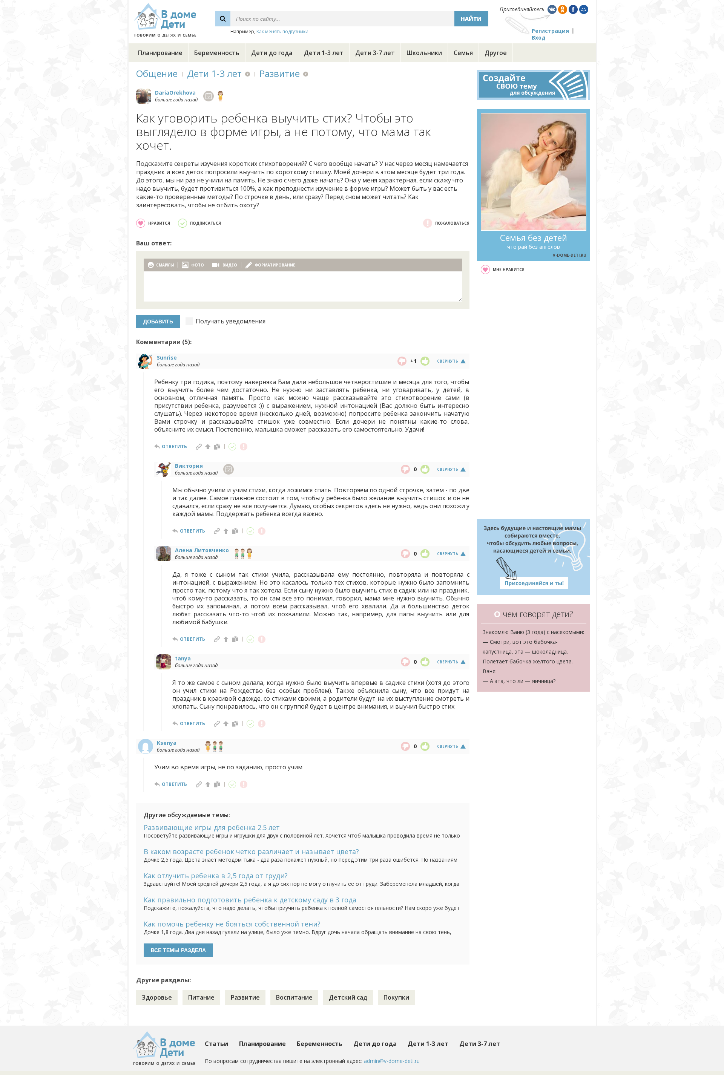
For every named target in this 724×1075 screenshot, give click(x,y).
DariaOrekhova (175, 92)
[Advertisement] (533, 396)
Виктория (189, 465)
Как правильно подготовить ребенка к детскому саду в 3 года (250, 899)
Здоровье (157, 997)
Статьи (216, 1044)
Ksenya (166, 742)
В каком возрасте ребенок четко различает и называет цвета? (251, 851)
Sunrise (167, 357)
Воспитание (294, 997)
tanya (183, 658)
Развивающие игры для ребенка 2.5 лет (212, 827)
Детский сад (348, 997)
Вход (539, 37)
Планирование (160, 53)
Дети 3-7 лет (375, 53)
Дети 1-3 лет (324, 53)
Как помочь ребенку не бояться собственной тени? (232, 923)
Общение (157, 73)
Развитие (279, 73)
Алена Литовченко (202, 550)
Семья (463, 53)
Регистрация (550, 30)
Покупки (396, 997)
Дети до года (271, 53)
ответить (174, 446)
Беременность (216, 53)
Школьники (424, 53)
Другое (496, 53)
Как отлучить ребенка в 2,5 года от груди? (216, 875)
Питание (201, 997)
